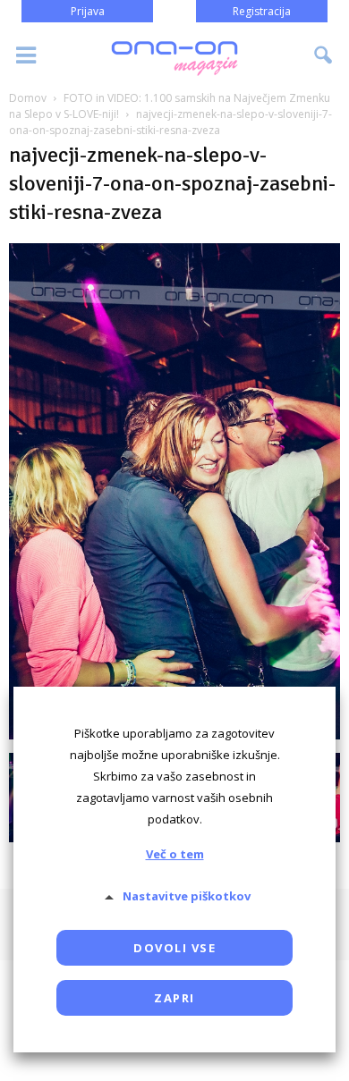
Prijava (88, 11)
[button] (324, 55)
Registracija (262, 11)
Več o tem (175, 854)
